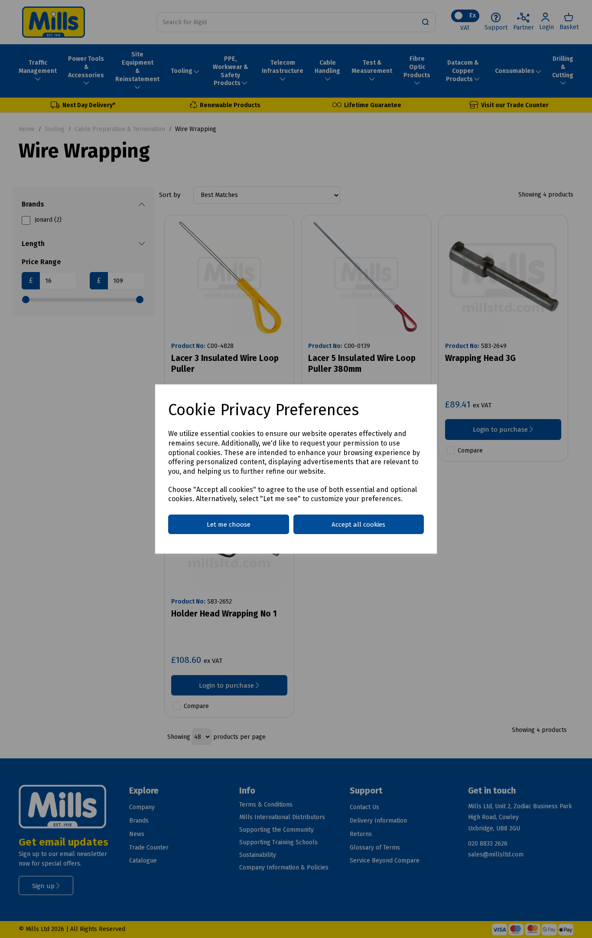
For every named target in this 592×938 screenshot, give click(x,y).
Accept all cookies (358, 524)
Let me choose (228, 524)
